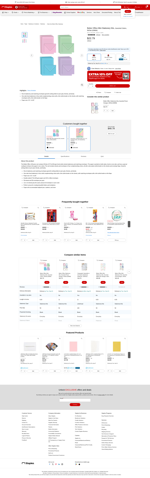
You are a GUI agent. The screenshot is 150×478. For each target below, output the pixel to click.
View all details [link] (31, 90)
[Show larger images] (82, 85)
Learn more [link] (103, 50)
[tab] (46, 156)
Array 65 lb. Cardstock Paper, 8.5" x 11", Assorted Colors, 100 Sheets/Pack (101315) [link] (79, 140)
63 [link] (113, 358)
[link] (25, 2)
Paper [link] (26, 24)
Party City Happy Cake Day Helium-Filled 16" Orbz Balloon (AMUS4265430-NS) (116, 224)
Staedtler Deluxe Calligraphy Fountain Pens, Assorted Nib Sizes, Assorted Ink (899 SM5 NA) (30, 224)
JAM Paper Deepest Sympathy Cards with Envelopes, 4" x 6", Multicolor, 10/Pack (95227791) (51, 355)
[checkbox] (56, 147)
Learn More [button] (118, 68)
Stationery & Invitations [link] (33, 24)
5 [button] (87, 34)
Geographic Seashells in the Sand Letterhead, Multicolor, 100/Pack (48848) (84, 275)
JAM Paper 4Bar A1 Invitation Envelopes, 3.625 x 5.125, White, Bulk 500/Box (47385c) (29, 355)
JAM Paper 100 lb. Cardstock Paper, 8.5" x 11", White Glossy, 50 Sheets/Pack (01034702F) (95, 355)
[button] (120, 7)
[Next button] (82, 55)
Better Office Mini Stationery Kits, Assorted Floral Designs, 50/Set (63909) (121, 275)
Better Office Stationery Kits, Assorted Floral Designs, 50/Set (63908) (115, 102)
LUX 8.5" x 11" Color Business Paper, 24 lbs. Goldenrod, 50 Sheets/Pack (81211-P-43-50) (116, 355)
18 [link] (76, 142)
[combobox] (90, 7)
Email (61, 398)
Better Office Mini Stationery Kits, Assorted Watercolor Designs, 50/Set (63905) (103, 275)
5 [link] (69, 358)
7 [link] (26, 227)
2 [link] (69, 227)
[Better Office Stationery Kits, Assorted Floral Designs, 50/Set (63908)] (95, 108)
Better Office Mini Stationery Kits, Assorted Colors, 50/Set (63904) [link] (55, 139)
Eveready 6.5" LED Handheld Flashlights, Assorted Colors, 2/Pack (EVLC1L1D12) (51, 224)
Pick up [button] (109, 235)
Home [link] (22, 24)
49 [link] (91, 358)
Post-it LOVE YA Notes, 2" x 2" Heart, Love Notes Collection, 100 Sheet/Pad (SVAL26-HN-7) (73, 224)
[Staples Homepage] (7, 7)
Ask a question (105, 34)
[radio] (94, 57)
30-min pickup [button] (24, 235)
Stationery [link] (42, 24)
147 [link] (91, 227)
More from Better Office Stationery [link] (55, 24)
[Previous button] (31, 55)
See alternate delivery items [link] (113, 232)
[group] (30, 224)
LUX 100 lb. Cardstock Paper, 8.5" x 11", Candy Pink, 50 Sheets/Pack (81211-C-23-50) (73, 355)
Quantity (91, 83)
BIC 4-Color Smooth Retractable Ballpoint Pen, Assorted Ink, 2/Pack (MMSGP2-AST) (95, 224)
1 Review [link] (98, 34)
